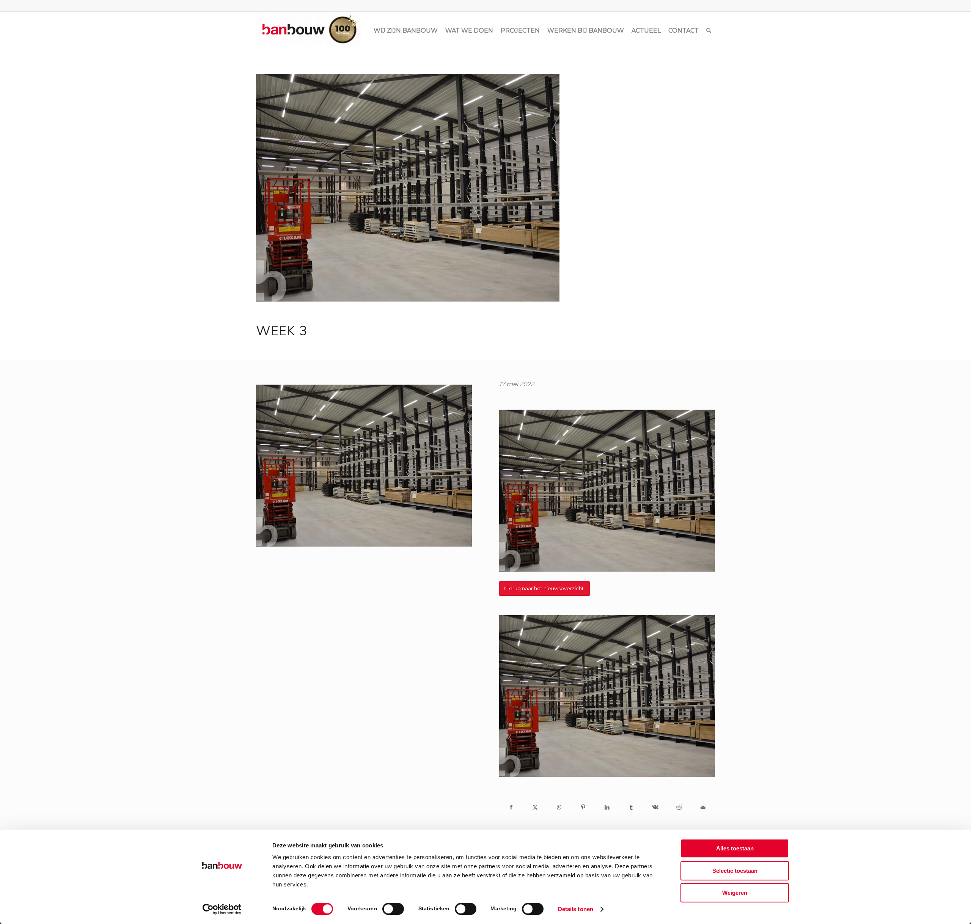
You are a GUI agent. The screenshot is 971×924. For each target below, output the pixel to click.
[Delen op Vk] (655, 807)
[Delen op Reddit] (679, 807)
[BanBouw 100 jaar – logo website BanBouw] (308, 31)
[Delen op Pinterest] (583, 807)
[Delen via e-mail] (703, 807)
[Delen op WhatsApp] (559, 807)
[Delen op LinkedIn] (607, 807)
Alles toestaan (735, 848)
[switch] (393, 909)
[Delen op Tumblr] (631, 807)
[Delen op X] (535, 807)
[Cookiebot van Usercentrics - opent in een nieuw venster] (222, 909)
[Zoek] (708, 31)
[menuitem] (406, 31)
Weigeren (734, 892)
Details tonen (575, 909)
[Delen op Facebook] (511, 807)
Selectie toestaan (734, 870)
